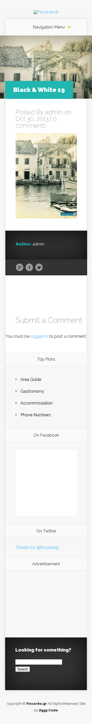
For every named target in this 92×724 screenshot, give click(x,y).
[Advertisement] (46, 604)
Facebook (29, 268)
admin (54, 112)
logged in (39, 336)
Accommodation (36, 403)
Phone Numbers (35, 414)
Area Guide (30, 379)
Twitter (39, 268)
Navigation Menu (49, 27)
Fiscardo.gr (36, 704)
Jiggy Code (48, 710)
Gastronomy (32, 391)
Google (20, 268)
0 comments (36, 122)
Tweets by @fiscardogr (37, 547)
